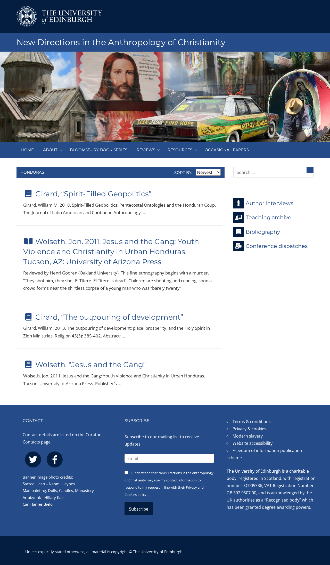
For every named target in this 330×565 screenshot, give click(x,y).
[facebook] (54, 459)
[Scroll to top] (318, 530)
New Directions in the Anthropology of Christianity (120, 42)
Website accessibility (253, 443)
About (50, 149)
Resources (180, 149)
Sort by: (183, 172)
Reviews (146, 149)
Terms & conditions (252, 421)
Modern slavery (248, 436)
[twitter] (33, 459)
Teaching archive (268, 217)
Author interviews (269, 203)
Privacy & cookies (249, 429)
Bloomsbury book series (98, 149)
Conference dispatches (277, 246)
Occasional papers (227, 149)
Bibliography (263, 231)
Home (27, 149)
